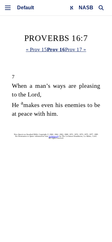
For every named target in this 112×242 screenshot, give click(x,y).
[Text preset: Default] (25, 7)
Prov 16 (56, 49)
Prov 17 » (75, 49)
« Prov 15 (36, 49)
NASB (86, 7)
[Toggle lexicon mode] (71, 7)
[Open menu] (7, 7)
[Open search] (101, 7)
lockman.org (54, 136)
